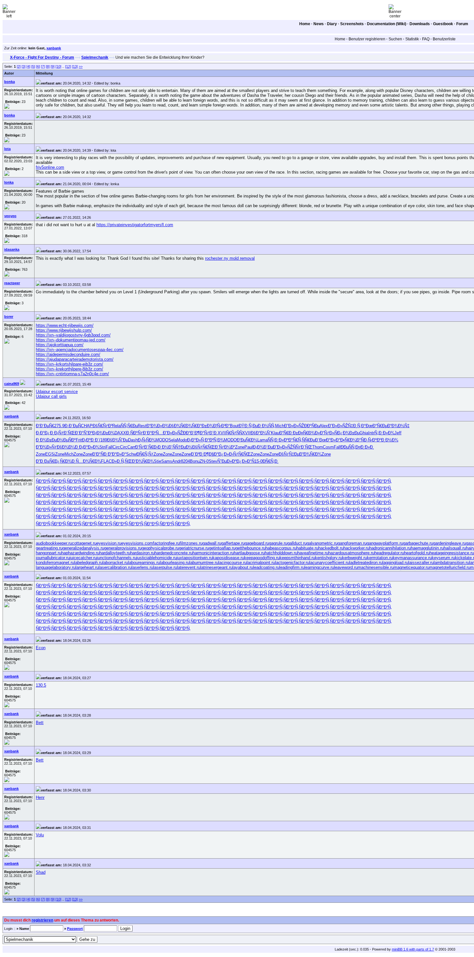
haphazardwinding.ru (80, 552)
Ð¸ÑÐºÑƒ (134, 432)
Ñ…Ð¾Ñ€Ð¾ (88, 461)
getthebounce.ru (250, 548)
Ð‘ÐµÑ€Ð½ (247, 440)
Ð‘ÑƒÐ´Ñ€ (144, 447)
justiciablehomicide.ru (156, 557)
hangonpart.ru (48, 552)
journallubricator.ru (53, 557)
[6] (38, 66)
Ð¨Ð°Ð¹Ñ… (153, 432)
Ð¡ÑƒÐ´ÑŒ (64, 432)
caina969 (11, 384)
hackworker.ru (356, 548)
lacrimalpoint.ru (261, 562)
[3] (23, 66)
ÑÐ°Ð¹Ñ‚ (43, 481)
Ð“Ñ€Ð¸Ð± (288, 432)
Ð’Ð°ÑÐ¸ (100, 454)
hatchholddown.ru (281, 552)
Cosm (328, 447)
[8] (48, 66)
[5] (33, 66)
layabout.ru (242, 567)
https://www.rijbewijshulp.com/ (64, 330)
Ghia (364, 432)
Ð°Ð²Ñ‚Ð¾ (214, 440)
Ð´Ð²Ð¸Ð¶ (200, 454)
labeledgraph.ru (88, 562)
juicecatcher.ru (83, 557)
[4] (28, 66)
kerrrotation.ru (380, 557)
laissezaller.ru (421, 562)
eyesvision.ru (108, 543)
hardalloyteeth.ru (114, 552)
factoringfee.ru (166, 543)
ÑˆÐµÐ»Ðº (226, 461)
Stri (102, 447)
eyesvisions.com (137, 543)
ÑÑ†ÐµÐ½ (182, 447)
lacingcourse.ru (232, 562)
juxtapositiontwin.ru (194, 557)
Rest (142, 425)
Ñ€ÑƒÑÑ (234, 432)
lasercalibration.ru (115, 567)
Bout (234, 425)
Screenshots (352, 24)
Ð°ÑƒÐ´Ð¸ (209, 432)
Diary (332, 24)
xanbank (53, 48)
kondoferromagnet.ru (55, 562)
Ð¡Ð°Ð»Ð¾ (89, 447)
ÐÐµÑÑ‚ (348, 447)
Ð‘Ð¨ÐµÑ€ (45, 425)
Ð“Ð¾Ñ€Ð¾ (310, 454)
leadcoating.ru (266, 567)
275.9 (59, 425)
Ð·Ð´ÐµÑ (72, 425)
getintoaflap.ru (222, 548)
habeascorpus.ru (280, 548)
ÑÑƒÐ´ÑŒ (302, 447)
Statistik (412, 39)
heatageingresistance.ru (452, 552)
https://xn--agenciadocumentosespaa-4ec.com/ (79, 349)
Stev (213, 461)
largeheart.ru (87, 567)
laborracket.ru (115, 562)
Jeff (397, 432)
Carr (131, 447)
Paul (248, 447)
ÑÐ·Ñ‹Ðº (369, 440)
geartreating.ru (49, 548)
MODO (161, 440)
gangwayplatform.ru (385, 543)
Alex (324, 425)
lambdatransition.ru (451, 562)
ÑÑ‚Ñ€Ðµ (129, 425)
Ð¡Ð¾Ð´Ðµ (263, 447)
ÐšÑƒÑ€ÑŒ (203, 447)
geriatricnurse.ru (194, 548)
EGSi (50, 454)
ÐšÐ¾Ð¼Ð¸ (68, 447)
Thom (317, 447)
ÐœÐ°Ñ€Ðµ (376, 425)
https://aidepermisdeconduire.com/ (68, 354)
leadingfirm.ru (291, 567)
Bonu (195, 461)
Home (304, 24)
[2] (19, 66)
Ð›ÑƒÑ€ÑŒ (240, 454)
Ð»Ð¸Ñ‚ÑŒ (122, 461)
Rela (116, 425)
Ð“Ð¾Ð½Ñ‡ (398, 425)
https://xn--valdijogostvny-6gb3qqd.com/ (73, 335)
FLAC (106, 461)
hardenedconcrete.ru (173, 552)
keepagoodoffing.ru (262, 557)
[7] (43, 66)
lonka (9, 182)
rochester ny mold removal (230, 258)
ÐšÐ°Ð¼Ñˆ (261, 432)
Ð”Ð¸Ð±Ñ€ (45, 461)
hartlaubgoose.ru (249, 552)
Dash (133, 440)
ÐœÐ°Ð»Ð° (329, 440)
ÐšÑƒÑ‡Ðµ (289, 454)
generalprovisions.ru (123, 548)
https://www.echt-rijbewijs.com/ (65, 325)
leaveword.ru (346, 567)
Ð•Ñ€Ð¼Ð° (350, 440)
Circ (116, 447)
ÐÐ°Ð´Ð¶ (191, 432)
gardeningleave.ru (449, 543)
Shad (40, 872)
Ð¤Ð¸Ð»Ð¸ (364, 447)
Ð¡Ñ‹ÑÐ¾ (146, 440)
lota (7, 149)
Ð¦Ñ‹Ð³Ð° (221, 425)
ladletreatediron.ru (365, 562)
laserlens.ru (142, 567)
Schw (131, 454)
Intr (371, 432)
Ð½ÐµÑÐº (66, 440)
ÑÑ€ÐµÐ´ (310, 440)
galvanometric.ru (322, 543)
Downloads (420, 24)
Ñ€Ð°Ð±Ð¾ (202, 425)
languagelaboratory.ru (55, 567)
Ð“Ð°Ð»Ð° (117, 454)
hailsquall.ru (455, 548)
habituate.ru (307, 548)
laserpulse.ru (165, 567)
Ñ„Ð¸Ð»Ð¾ (384, 432)
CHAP (87, 425)
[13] (75, 66)
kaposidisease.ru (228, 557)
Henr (40, 797)
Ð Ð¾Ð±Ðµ (46, 440)
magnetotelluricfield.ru (449, 567)
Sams (166, 461)
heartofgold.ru (417, 552)
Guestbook (443, 24)
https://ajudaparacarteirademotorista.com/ (75, 359)
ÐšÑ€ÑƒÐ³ (102, 425)
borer (8, 316)
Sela (172, 440)
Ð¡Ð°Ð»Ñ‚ (196, 440)
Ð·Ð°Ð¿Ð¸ (45, 432)
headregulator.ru (389, 552)
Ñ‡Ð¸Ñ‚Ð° (357, 425)
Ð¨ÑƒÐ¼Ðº (225, 447)
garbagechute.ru (418, 543)
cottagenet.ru (84, 543)
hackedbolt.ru (330, 548)
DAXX (120, 432)
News (318, 24)
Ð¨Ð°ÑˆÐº (83, 432)
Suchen (395, 39)
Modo (182, 440)
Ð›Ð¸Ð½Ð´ (163, 447)
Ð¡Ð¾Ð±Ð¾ (103, 432)
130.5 (41, 685)
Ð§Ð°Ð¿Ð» (219, 454)
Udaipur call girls (51, 396)
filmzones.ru (191, 543)
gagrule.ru (278, 543)
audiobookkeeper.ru (54, 543)
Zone (239, 447)
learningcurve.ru (319, 567)
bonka (9, 82)
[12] (68, 66)
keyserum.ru (443, 557)
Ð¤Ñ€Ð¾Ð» (309, 432)
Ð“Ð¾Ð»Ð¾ (157, 425)
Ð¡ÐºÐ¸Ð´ (90, 440)
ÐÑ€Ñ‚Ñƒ (144, 454)
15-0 (258, 461)
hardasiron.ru (142, 552)
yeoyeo (10, 216)
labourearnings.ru (144, 562)
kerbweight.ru (354, 557)
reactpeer (12, 283)
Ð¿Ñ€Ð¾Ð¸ (65, 461)
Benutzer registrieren (367, 39)
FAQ (426, 39)
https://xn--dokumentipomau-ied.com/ (70, 339)
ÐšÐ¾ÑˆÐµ (117, 440)
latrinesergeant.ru (216, 567)
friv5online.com (50, 167)
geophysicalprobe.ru (160, 548)
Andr (176, 461)
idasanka (11, 249)
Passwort (75, 929)
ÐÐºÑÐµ (312, 425)
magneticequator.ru (411, 567)
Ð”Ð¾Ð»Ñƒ (46, 447)
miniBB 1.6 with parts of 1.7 (413, 949)
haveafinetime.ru (312, 552)
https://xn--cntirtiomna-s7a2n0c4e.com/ (72, 373)
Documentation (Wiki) (386, 24)
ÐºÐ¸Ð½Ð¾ (387, 440)
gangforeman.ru (352, 543)
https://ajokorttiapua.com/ (60, 344)
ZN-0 (204, 461)
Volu (40, 834)
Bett (40, 722)
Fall (109, 447)
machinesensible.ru (376, 567)
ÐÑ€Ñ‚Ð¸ (270, 461)
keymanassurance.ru (412, 557)
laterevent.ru (188, 567)
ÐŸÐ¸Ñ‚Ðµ (248, 425)
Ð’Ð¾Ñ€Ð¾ (143, 461)
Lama (262, 440)
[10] (58, 66)
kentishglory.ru (328, 557)
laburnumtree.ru (203, 562)
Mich (279, 425)
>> (81, 66)
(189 (103, 440)
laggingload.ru (395, 562)
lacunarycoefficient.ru (329, 562)
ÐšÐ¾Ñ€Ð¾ (180, 425)
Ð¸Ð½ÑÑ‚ (266, 425)
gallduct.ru (297, 543)
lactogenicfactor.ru (292, 562)
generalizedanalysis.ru (83, 548)
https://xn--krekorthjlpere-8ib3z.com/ (69, 369)
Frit (79, 440)
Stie (157, 461)
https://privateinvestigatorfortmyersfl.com (134, 224)
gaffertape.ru (233, 543)
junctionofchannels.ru (116, 557)
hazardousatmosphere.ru (351, 552)
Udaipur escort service (57, 391)
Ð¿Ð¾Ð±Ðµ (348, 432)
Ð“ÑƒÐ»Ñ (328, 432)
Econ (40, 647)
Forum (462, 24)
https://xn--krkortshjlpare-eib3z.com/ (69, 364)
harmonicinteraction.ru (213, 552)
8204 (185, 461)
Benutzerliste (444, 39)
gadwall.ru (211, 543)
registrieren (42, 920)
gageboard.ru (257, 543)
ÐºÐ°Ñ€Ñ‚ (293, 440)
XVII (222, 432)
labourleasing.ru (174, 562)
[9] (52, 66)
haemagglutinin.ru (427, 548)
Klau (275, 432)
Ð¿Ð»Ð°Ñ (245, 461)
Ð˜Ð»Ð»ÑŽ (294, 425)
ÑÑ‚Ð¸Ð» (276, 440)
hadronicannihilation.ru (390, 548)
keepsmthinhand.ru (297, 557)
